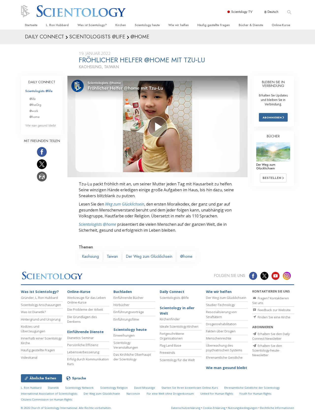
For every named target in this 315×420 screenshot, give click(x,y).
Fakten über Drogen (221, 331)
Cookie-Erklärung (214, 408)
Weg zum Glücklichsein (124, 204)
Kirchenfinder (170, 319)
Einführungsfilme (126, 319)
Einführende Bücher (128, 297)
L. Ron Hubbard (57, 25)
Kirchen (120, 25)
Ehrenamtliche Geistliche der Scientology (252, 387)
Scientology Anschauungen (41, 305)
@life (32, 99)
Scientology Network (79, 387)
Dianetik (53, 387)
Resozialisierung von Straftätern (221, 314)
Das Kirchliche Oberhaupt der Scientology (132, 356)
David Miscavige (144, 387)
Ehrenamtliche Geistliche (224, 357)
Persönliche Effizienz (82, 345)
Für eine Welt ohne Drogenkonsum (170, 393)
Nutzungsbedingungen (243, 408)
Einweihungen (124, 335)
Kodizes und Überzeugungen (33, 328)
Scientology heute (147, 25)
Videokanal (29, 357)
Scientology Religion (114, 387)
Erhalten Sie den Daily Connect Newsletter (271, 336)
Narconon (133, 393)
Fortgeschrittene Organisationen (172, 335)
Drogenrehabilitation (221, 324)
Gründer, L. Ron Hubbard (39, 297)
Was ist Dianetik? (33, 312)
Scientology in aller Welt (177, 311)
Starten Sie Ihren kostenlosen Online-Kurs (189, 387)
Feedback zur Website (274, 310)
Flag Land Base (170, 345)
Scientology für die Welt (177, 360)
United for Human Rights (217, 393)
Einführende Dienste (85, 331)
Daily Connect (172, 291)
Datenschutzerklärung (185, 408)
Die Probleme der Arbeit (85, 309)
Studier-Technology (220, 305)
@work (33, 111)
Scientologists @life (38, 91)
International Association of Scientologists (49, 393)
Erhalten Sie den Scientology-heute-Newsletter (267, 350)
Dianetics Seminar (80, 338)
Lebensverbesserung (83, 352)
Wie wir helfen (178, 25)
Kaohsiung (90, 256)
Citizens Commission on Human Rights (46, 399)
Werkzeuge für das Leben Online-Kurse (86, 300)
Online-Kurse (281, 25)
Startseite (31, 25)
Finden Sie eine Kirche (273, 317)
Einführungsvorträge (128, 312)
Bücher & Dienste (251, 25)
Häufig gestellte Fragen (213, 25)
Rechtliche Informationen (277, 408)
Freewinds (167, 352)
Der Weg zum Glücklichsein (149, 256)
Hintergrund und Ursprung (40, 319)
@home (186, 256)
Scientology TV (241, 11)
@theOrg (35, 104)
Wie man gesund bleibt (40, 125)
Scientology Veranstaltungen (125, 345)
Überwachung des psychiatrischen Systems (224, 347)
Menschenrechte (218, 338)
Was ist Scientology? (92, 25)
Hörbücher (121, 305)
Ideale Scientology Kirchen (179, 326)
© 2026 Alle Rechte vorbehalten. (66, 408)
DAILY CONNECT (41, 82)
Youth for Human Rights (255, 393)
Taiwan (112, 256)
